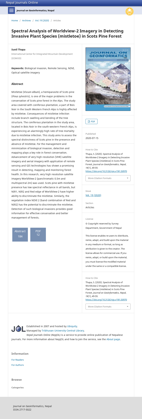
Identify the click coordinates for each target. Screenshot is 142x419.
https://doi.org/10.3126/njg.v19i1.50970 (106, 171)
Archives (26, 20)
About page (113, 339)
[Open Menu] (11, 10)
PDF (92, 121)
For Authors (17, 364)
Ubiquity (72, 326)
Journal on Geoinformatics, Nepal (35, 10)
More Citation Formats (99, 178)
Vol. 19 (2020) (42, 20)
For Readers (17, 359)
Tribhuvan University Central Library (63, 330)
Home (14, 20)
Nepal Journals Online (22, 2)
